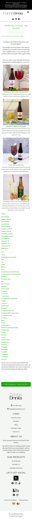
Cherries (3, 286)
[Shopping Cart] (16, 19)
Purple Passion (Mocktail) (16, 165)
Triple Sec (4, 303)
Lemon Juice (5, 296)
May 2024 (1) (5, 241)
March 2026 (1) (5, 226)
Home (4, 36)
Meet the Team (16, 418)
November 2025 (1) (7, 233)
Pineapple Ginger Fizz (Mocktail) (16, 126)
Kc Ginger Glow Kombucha (9, 298)
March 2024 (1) (5, 246)
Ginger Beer (4, 354)
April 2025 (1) (5, 238)
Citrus (3, 254)
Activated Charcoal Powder (9, 327)
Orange (3, 332)
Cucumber (4, 318)
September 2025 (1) (7, 236)
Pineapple (4, 347)
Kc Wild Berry (5, 325)
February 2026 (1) (6, 229)
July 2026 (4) (5, 221)
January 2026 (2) (6, 231)
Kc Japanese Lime (6, 315)
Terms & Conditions (10, 500)
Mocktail (4, 276)
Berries (3, 267)
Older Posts (5, 248)
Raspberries (5, 342)
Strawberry (4, 356)
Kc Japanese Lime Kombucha (10, 271)
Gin (2, 262)
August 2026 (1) (6, 219)
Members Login (16, 428)
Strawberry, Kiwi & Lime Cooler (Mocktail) (16, 201)
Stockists (16, 421)
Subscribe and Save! (16, 468)
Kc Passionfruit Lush (7, 310)
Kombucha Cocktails (18, 36)
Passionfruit (5, 305)
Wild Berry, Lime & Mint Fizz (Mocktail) (16, 92)
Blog (16, 425)
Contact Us (16, 432)
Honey (3, 322)
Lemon (3, 337)
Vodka (3, 264)
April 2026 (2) (5, 224)
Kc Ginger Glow (6, 279)
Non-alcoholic (5, 284)
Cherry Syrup (5, 288)
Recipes (9, 36)
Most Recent (5, 216)
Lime (2, 269)
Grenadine (4, 352)
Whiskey (3, 335)
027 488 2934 (17, 405)
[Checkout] (19, 19)
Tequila (3, 301)
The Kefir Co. (16, 464)
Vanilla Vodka (5, 339)
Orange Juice (5, 330)
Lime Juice (4, 293)
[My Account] (13, 19)
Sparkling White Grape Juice (9, 313)
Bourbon (4, 308)
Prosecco (4, 344)
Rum (2, 281)
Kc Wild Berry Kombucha (8, 257)
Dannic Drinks (19, 514)
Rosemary (4, 291)
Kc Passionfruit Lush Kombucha (11, 274)
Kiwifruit (4, 359)
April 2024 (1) (5, 243)
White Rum (4, 349)
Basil (2, 320)
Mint (2, 259)
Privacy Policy (23, 500)
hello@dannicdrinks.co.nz (17, 409)
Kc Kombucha (16, 461)
